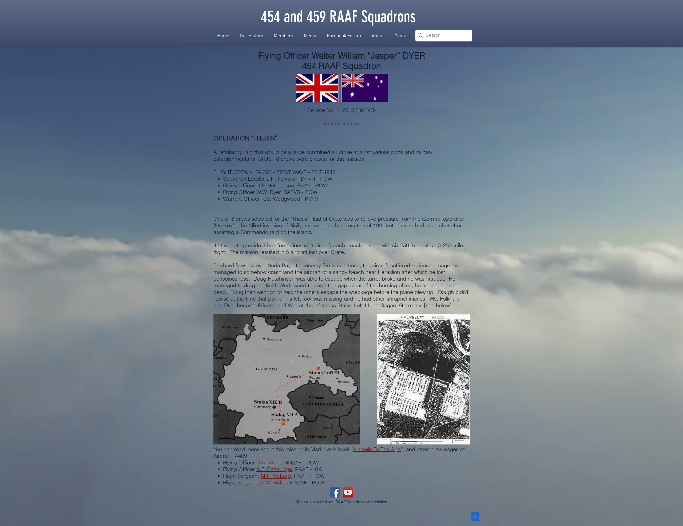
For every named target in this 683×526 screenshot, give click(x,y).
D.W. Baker (274, 482)
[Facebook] (335, 492)
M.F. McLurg (276, 475)
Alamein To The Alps (377, 449)
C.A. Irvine (268, 462)
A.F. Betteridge (274, 469)
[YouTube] (348, 492)
